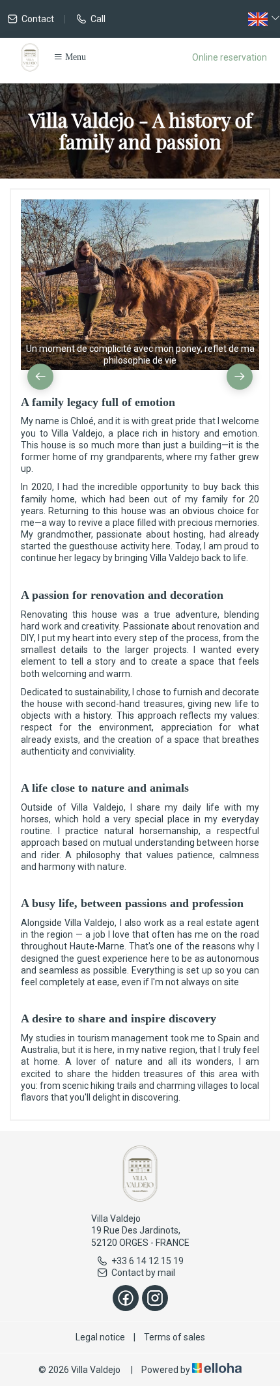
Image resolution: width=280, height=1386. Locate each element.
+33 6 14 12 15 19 (147, 1261)
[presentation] (40, 377)
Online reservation (229, 57)
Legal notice (100, 1337)
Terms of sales (174, 1337)
